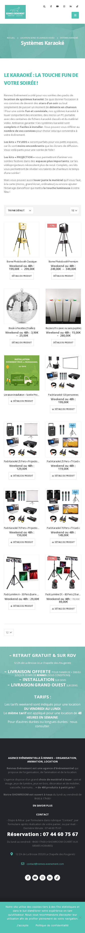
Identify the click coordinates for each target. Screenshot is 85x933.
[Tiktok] (77, 6)
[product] (21, 239)
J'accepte (22, 925)
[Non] (80, 917)
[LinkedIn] (70, 6)
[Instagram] (64, 6)
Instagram (42, 878)
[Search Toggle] (44, 6)
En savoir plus (42, 805)
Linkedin (50, 878)
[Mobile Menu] (75, 15)
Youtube (35, 878)
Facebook (28, 878)
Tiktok (57, 878)
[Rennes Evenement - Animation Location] (15, 12)
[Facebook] (51, 6)
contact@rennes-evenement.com (45, 864)
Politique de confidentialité (52, 925)
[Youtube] (57, 6)
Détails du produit (22, 276)
